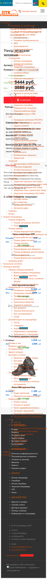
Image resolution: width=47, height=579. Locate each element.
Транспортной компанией (26, 369)
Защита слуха (20, 137)
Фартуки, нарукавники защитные (29, 146)
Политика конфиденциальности (28, 413)
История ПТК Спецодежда (26, 431)
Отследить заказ (15, 349)
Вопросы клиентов (17, 346)
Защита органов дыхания (25, 140)
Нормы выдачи (21, 328)
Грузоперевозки (21, 46)
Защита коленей (21, 125)
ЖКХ (16, 43)
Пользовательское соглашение (28, 416)
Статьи (16, 316)
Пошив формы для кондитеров (28, 257)
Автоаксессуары (21, 208)
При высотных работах (24, 143)
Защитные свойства (23, 305)
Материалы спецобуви (24, 293)
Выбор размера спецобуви (26, 284)
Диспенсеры (19, 175)
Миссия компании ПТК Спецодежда (30, 428)
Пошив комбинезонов (24, 246)
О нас (11, 419)
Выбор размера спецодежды (27, 272)
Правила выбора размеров (20, 269)
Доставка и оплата (16, 354)
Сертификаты (20, 443)
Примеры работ (15, 261)
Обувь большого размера (25, 84)
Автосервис (19, 52)
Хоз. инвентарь (20, 202)
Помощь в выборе (11, 266)
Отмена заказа (20, 401)
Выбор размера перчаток (25, 275)
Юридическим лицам (23, 375)
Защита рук (19, 158)
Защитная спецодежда (24, 67)
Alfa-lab (17, 422)
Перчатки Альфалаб (23, 166)
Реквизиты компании (23, 434)
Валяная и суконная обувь (26, 93)
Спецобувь (13, 81)
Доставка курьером (22, 366)
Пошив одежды (15, 228)
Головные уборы (21, 72)
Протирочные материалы (25, 172)
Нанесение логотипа (12, 263)
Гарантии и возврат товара (26, 358)
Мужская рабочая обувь (25, 111)
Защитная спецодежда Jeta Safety (29, 193)
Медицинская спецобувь (25, 108)
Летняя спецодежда (23, 61)
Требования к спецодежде (26, 334)
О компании (8, 340)
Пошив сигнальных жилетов (27, 222)
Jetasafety (12, 178)
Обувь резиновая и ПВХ (25, 113)
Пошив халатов (21, 243)
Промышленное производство (28, 28)
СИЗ (10, 117)
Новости (7, 451)
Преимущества (20, 425)
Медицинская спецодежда (26, 69)
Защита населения (22, 55)
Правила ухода (21, 296)
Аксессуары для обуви (24, 90)
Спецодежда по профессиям (21, 25)
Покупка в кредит (22, 405)
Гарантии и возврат (19, 502)
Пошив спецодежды (12, 216)
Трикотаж (18, 75)
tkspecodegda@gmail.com (22, 547)
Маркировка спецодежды (26, 331)
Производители (21, 440)
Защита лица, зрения (23, 134)
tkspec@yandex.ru (18, 550)
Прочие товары (15, 196)
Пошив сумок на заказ (24, 240)
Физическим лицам (22, 378)
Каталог (6, 22)
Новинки (12, 210)
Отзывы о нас (14, 343)
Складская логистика (23, 49)
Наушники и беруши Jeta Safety (28, 187)
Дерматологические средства (27, 122)
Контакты (7, 454)
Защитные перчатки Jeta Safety (28, 181)
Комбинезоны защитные (25, 155)
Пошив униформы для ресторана (29, 252)
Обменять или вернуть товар (27, 396)
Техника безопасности (24, 310)
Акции (11, 213)
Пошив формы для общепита (27, 249)
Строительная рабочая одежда (28, 31)
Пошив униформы (16, 219)
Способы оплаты (21, 363)
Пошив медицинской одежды (27, 231)
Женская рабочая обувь (25, 96)
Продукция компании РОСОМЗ (28, 119)
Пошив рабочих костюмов (26, 237)
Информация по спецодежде (21, 287)
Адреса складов (15, 352)
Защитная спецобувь (23, 105)
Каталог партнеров (22, 387)
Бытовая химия (21, 199)
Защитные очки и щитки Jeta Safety (30, 190)
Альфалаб (12, 160)
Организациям (15, 372)
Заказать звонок (13, 555)
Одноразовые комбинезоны (27, 164)
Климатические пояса (24, 299)
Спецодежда (14, 58)
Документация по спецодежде (22, 319)
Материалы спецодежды (25, 290)
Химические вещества (24, 302)
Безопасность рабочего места (27, 128)
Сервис (11, 390)
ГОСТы (17, 322)
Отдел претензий (21, 393)
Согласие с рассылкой (24, 410)
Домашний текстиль (23, 205)
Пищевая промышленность (26, 40)
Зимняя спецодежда (23, 63)
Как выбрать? (20, 307)
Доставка (18, 360)
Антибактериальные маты (25, 169)
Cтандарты (19, 325)
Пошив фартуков (21, 255)
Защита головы (21, 131)
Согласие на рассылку (20, 459)
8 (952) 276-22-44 (9, 3)
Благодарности (21, 449)
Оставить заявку (27, 555)
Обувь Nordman (21, 87)
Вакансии (18, 437)
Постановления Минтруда (26, 337)
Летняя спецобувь (22, 99)
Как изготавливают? (23, 313)
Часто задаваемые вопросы (26, 407)
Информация (14, 399)
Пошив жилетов (21, 225)
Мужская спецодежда (24, 78)
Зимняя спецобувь (22, 102)
